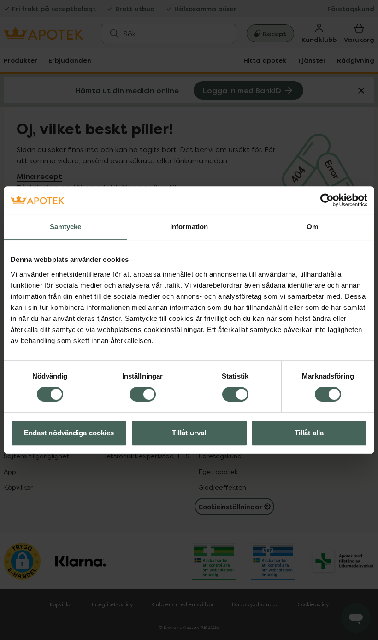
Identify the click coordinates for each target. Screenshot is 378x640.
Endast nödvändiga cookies (69, 433)
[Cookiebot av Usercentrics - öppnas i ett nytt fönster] (327, 200)
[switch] (143, 394)
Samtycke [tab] (66, 227)
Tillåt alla (309, 433)
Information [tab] (189, 227)
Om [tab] (312, 227)
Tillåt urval (189, 433)
